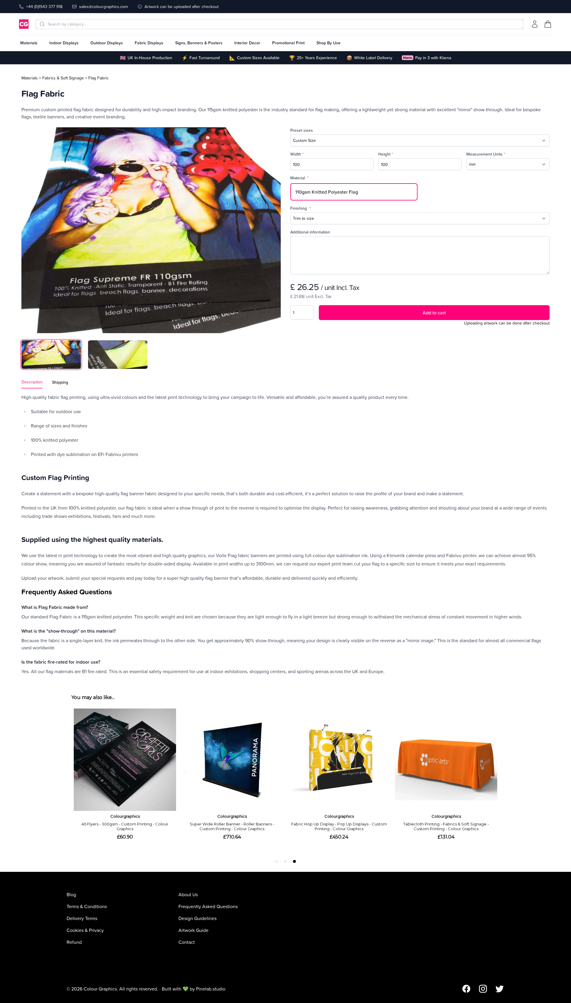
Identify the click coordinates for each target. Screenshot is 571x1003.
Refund (74, 942)
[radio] (354, 191)
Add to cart (434, 312)
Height (385, 154)
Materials (28, 43)
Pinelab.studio (210, 988)
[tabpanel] (151, 230)
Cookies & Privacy (85, 930)
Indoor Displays (64, 43)
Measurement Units (485, 154)
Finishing (300, 208)
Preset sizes (301, 130)
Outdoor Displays (106, 43)
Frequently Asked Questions (208, 906)
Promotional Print (288, 43)
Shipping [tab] (60, 382)
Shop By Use (328, 43)
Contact (186, 942)
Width (297, 154)
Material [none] (299, 178)
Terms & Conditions (87, 906)
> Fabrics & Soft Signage (61, 78)
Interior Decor (247, 43)
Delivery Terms (82, 918)
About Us (188, 894)
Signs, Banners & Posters (198, 43)
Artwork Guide (193, 930)
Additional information (310, 232)
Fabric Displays (149, 43)
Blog (71, 894)
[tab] (51, 354)
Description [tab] (32, 382)
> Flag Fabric (97, 78)
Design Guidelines (197, 918)
